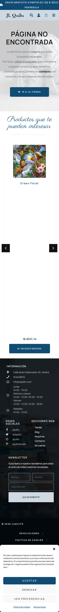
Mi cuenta (40, 445)
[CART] (46, 15)
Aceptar (29, 580)
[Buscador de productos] (31, 15)
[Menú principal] (53, 15)
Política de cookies (21, 607)
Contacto (40, 440)
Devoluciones (39, 607)
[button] (54, 549)
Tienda (38, 427)
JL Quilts (15, 15)
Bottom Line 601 (30, 183)
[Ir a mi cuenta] (38, 15)
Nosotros (39, 436)
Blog (37, 432)
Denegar (29, 590)
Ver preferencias (29, 599)
